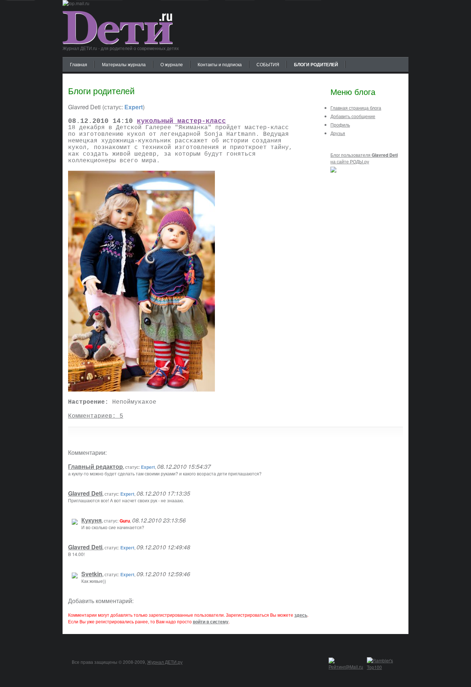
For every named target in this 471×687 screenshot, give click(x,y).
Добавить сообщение (352, 116)
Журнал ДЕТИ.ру (165, 662)
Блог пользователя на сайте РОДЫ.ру (364, 158)
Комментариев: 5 (95, 416)
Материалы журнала (124, 64)
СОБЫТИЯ (267, 64)
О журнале (171, 64)
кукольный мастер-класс (181, 121)
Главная (78, 64)
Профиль (340, 124)
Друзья (337, 133)
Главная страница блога (355, 108)
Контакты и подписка (220, 64)
